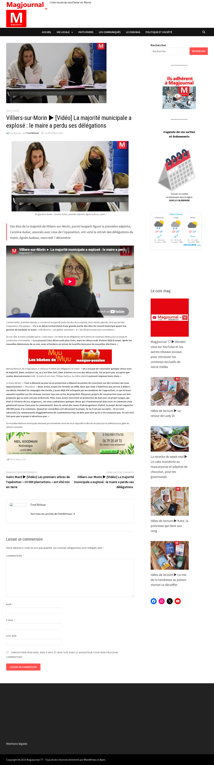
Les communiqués (110, 32)
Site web (11, 635)
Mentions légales (16, 744)
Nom (9, 604)
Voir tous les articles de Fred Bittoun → (53, 513)
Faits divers (85, 32)
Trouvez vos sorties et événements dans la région (179, 197)
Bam (102, 759)
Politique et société (159, 32)
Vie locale (63, 32)
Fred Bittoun (32, 133)
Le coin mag (133, 32)
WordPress (90, 759)
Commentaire (15, 555)
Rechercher (158, 45)
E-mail (11, 620)
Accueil (46, 32)
